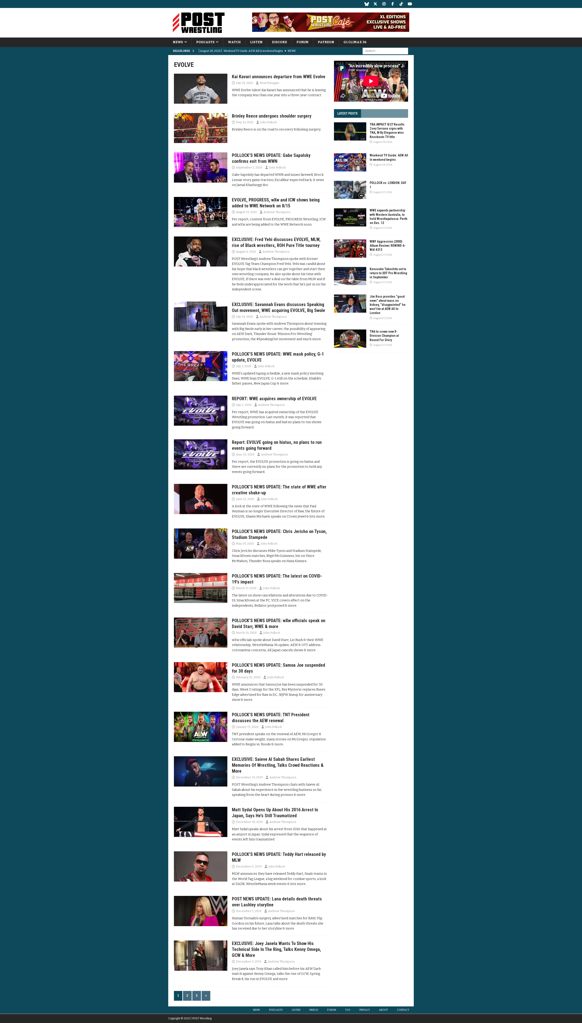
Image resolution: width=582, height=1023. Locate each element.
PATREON (326, 42)
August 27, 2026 (382, 192)
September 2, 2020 (249, 167)
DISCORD (279, 42)
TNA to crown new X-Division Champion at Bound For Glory (384, 336)
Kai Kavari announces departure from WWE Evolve (278, 76)
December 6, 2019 (249, 866)
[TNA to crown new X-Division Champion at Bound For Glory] (350, 338)
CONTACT (403, 1009)
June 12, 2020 (245, 499)
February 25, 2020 (248, 677)
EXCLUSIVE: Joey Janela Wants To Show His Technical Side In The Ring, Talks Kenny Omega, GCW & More (276, 949)
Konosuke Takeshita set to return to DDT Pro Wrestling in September (388, 273)
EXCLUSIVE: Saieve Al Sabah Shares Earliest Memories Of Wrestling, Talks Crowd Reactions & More (278, 765)
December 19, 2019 (249, 777)
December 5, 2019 (248, 911)
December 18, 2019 (249, 822)
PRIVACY (364, 1009)
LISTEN (256, 42)
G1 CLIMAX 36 (355, 42)
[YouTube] (410, 4)
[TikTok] (401, 4)
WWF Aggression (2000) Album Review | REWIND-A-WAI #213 (388, 245)
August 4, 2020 (246, 251)
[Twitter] (375, 4)
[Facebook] (392, 4)
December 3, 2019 (248, 961)
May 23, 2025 (244, 122)
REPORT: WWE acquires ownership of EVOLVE (274, 398)
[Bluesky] (367, 4)
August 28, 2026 (382, 142)
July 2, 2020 (243, 405)
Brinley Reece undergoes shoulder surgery (271, 116)
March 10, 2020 (246, 632)
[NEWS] (200, 89)
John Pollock (268, 122)
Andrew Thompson (276, 212)
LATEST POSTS (347, 113)
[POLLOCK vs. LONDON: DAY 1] (350, 190)
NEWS (178, 42)
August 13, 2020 (246, 212)
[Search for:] (385, 51)
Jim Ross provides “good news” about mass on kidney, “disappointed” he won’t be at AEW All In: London (388, 305)
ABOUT (383, 1009)
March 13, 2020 (246, 588)
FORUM (302, 42)
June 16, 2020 (245, 454)
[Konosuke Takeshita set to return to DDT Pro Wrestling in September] (350, 276)
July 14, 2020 (244, 316)
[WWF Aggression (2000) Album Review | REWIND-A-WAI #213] (350, 248)
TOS (347, 1009)
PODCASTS (205, 42)
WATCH (234, 42)
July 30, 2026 (244, 83)
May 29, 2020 (245, 543)
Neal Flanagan (269, 83)
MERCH (313, 1009)
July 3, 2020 (243, 366)
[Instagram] (384, 4)
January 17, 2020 (247, 727)
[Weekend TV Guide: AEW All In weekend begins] (350, 162)
